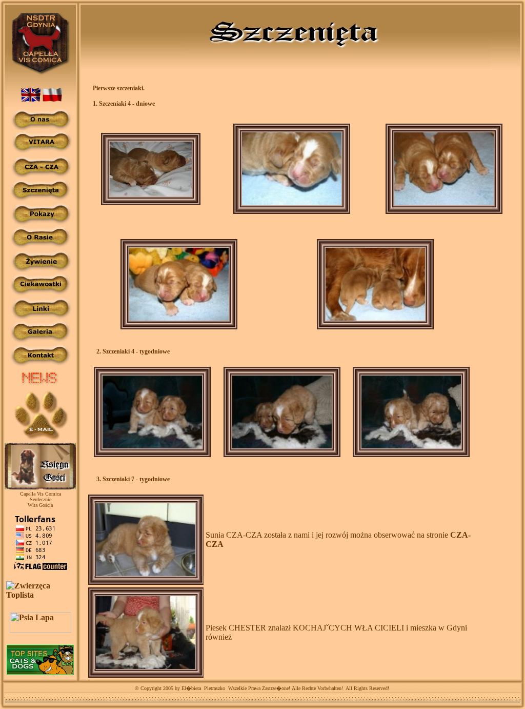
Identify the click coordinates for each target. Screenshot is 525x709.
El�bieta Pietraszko (202, 688)
